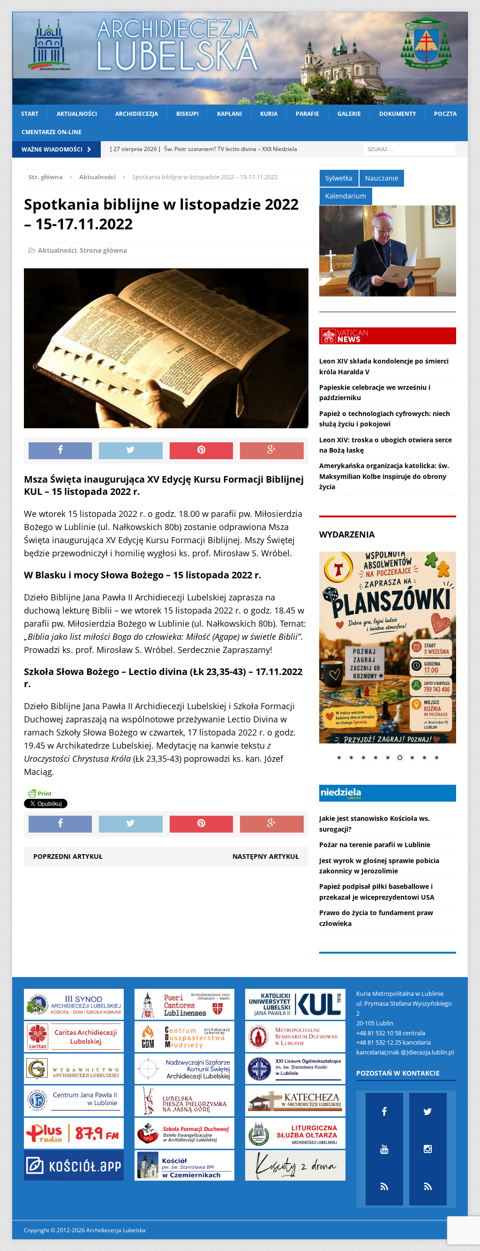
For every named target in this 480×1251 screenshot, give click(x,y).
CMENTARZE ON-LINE (52, 132)
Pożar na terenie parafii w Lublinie (374, 844)
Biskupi (187, 114)
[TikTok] (384, 1187)
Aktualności (77, 114)
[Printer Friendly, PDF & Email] (39, 793)
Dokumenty (397, 114)
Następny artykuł (265, 856)
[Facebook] (384, 1111)
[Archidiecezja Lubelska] (240, 58)
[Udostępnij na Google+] (272, 450)
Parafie (307, 114)
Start (29, 114)
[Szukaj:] (409, 148)
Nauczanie (381, 178)
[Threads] (428, 1187)
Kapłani (229, 114)
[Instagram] (428, 1149)
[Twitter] (428, 1111)
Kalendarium (345, 195)
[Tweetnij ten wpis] (131, 450)
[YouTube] (384, 1149)
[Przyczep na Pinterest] (201, 450)
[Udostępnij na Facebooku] (60, 450)
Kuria (269, 114)
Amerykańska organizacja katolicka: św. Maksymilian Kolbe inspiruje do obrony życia (384, 476)
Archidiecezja (136, 114)
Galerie (349, 114)
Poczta (445, 114)
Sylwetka (338, 178)
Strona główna (103, 250)
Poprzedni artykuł (68, 856)
